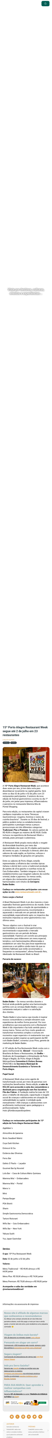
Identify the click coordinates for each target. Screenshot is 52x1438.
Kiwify (17, 1397)
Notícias (13, 742)
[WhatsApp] (35, 1417)
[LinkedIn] (23, 1417)
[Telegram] (40, 1417)
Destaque (6, 742)
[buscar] (45, 3)
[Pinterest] (29, 1417)
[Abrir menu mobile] (31, 4)
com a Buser (35, 1338)
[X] (17, 1417)
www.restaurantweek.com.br (28, 892)
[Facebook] (12, 1417)
